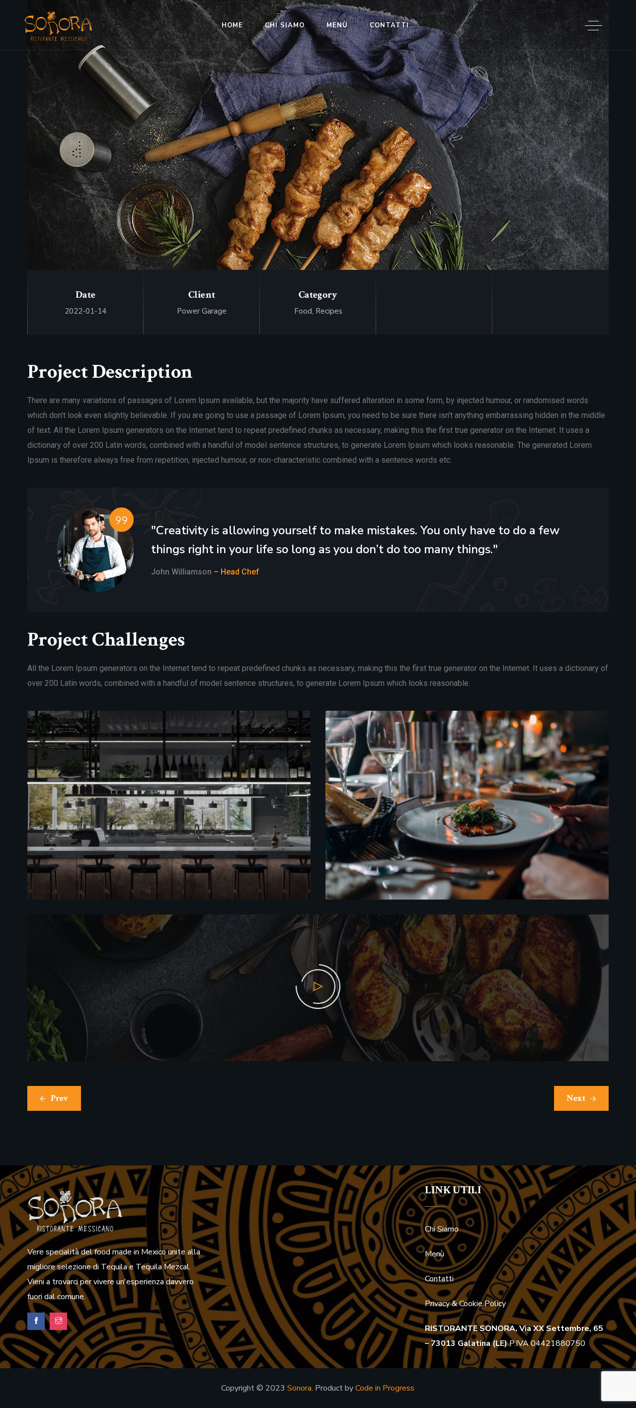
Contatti (389, 25)
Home (232, 25)
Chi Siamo (285, 25)
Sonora (299, 1388)
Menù (337, 25)
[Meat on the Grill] (318, 166)
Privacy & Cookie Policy (465, 1303)
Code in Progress (384, 1388)
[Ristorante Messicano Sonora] (58, 27)
